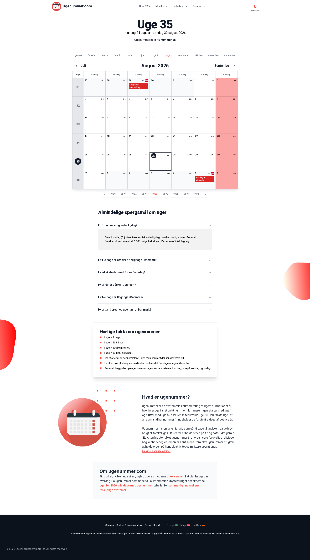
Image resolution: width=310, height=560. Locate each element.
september (222, 66)
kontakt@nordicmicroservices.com (195, 533)
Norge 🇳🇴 (185, 525)
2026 (155, 194)
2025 (144, 194)
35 (78, 161)
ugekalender (175, 476)
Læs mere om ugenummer (156, 451)
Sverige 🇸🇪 (172, 525)
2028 (176, 194)
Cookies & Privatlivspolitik (129, 525)
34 (78, 143)
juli (83, 66)
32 (78, 106)
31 (78, 87)
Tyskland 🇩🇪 (198, 525)
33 (78, 124)
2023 (123, 194)
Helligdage (178, 6)
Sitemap (109, 525)
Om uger (196, 6)
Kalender (159, 6)
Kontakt (157, 525)
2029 (186, 194)
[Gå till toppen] (304, 554)
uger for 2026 (108, 485)
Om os (148, 525)
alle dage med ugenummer (135, 485)
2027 (165, 194)
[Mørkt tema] (255, 6)
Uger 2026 (144, 6)
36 (78, 180)
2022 (113, 194)
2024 (134, 194)
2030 (197, 194)
